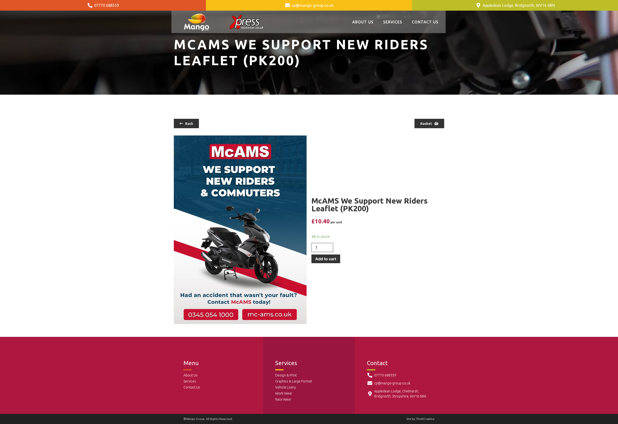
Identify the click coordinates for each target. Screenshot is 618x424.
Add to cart (325, 258)
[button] (186, 123)
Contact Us (425, 22)
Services (392, 22)
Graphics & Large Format (293, 381)
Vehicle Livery (285, 387)
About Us (362, 22)
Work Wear (283, 393)
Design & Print (286, 375)
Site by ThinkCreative (420, 418)
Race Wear (283, 399)
